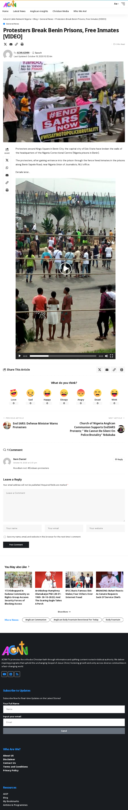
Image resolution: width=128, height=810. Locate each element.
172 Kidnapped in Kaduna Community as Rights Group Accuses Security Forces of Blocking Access (17, 597)
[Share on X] (5, 44)
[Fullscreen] (111, 356)
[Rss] (17, 674)
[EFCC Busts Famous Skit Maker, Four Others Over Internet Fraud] (79, 580)
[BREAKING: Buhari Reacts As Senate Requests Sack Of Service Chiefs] (109, 580)
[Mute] (106, 356)
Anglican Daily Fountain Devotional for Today (76, 619)
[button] (110, 3)
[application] (66, 268)
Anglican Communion (35, 619)
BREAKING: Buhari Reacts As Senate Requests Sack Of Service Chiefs (109, 594)
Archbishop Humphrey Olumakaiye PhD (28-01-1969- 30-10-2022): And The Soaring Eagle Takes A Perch (48, 597)
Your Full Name (11, 703)
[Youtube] (4, 674)
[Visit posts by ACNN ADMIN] (7, 54)
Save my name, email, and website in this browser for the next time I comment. (44, 536)
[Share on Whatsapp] (7, 167)
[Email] (11, 44)
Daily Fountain (113, 619)
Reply (120, 459)
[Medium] (11, 674)
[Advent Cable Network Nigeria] (10, 4)
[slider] (63, 356)
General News (12, 24)
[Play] (19, 356)
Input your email (12, 716)
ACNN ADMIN (23, 52)
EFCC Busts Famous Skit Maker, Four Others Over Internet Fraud (79, 594)
